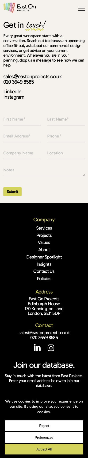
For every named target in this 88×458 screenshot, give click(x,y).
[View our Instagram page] (51, 349)
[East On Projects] (19, 7)
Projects (44, 235)
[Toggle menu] (81, 8)
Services (44, 228)
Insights (44, 264)
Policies (44, 278)
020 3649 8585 (18, 81)
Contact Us (43, 271)
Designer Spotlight (44, 257)
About (44, 249)
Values (44, 242)
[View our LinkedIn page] (40, 349)
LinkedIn (12, 91)
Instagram (14, 97)
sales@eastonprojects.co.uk (32, 76)
